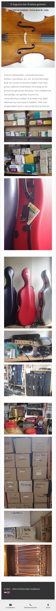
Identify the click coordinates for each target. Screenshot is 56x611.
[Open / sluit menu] (7, 10)
